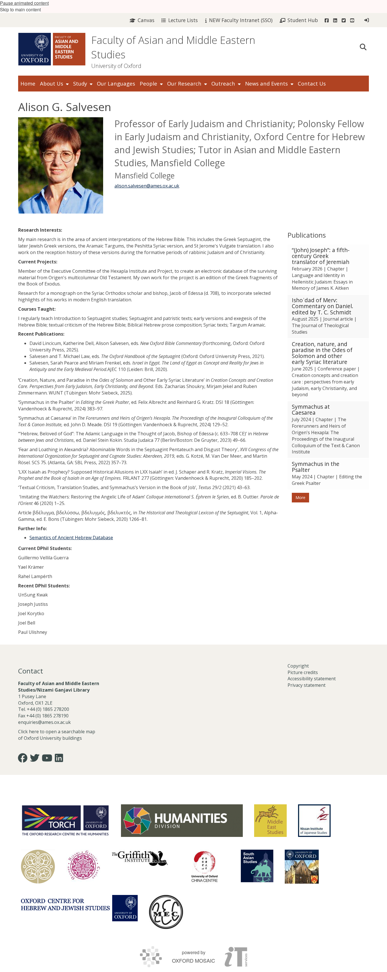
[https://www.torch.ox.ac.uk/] (65, 819)
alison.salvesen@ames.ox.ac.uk (146, 186)
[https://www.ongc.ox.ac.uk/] (83, 867)
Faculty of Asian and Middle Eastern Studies (173, 47)
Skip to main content (20, 9)
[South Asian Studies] (257, 866)
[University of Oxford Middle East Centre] (166, 912)
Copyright (298, 666)
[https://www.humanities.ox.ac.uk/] (182, 820)
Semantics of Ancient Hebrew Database (71, 537)
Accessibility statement (312, 678)
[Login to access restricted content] (366, 20)
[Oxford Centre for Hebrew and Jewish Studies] (79, 908)
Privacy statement (307, 685)
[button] (363, 46)
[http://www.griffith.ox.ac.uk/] (140, 858)
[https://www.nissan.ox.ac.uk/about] (314, 820)
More (300, 497)
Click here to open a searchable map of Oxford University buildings (56, 734)
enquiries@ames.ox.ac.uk (45, 722)
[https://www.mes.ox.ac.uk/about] (270, 820)
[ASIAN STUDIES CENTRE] (302, 867)
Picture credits (303, 672)
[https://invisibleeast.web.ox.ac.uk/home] (38, 867)
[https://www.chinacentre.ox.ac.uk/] (204, 867)
